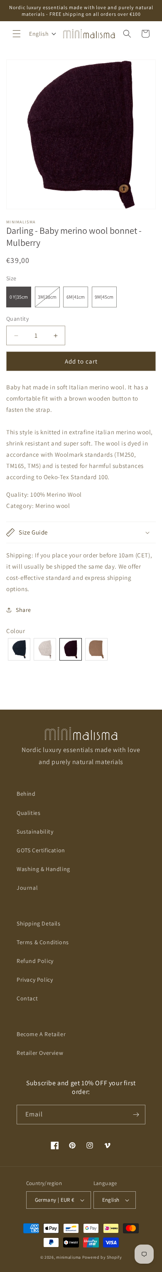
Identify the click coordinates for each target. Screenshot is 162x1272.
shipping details (39, 923)
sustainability (35, 831)
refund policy (35, 961)
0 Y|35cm (19, 297)
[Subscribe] (136, 1114)
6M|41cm (75, 297)
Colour (15, 631)
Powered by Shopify (102, 1257)
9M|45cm (104, 297)
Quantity (17, 318)
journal (27, 887)
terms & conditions (43, 942)
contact (27, 998)
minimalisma (68, 1257)
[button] (16, 34)
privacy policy (35, 979)
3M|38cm (49, 300)
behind (26, 793)
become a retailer (41, 1034)
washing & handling (43, 869)
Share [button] (23, 610)
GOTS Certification (41, 850)
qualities (28, 813)
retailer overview (40, 1053)
